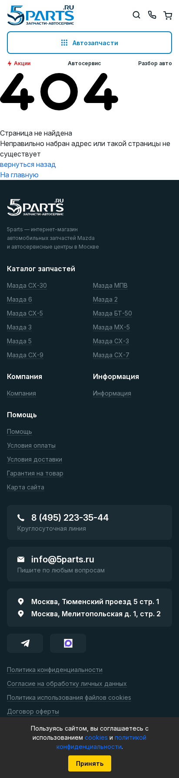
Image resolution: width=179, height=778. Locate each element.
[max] (68, 643)
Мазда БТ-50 (112, 313)
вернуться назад (28, 164)
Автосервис (84, 63)
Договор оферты (33, 711)
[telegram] (25, 643)
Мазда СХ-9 (25, 355)
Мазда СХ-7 (111, 355)
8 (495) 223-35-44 (70, 517)
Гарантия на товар (35, 473)
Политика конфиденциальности (55, 670)
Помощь (19, 432)
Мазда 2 (105, 299)
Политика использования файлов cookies (69, 698)
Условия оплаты (31, 445)
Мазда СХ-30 (27, 286)
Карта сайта (25, 487)
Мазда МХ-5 (111, 327)
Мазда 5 (19, 341)
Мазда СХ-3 (111, 341)
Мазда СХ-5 (25, 313)
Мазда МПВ (110, 286)
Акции (22, 63)
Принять (89, 763)
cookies (97, 737)
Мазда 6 (19, 299)
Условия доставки (34, 459)
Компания (21, 393)
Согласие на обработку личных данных (67, 684)
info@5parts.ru (62, 559)
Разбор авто (155, 63)
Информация (112, 393)
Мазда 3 (19, 327)
